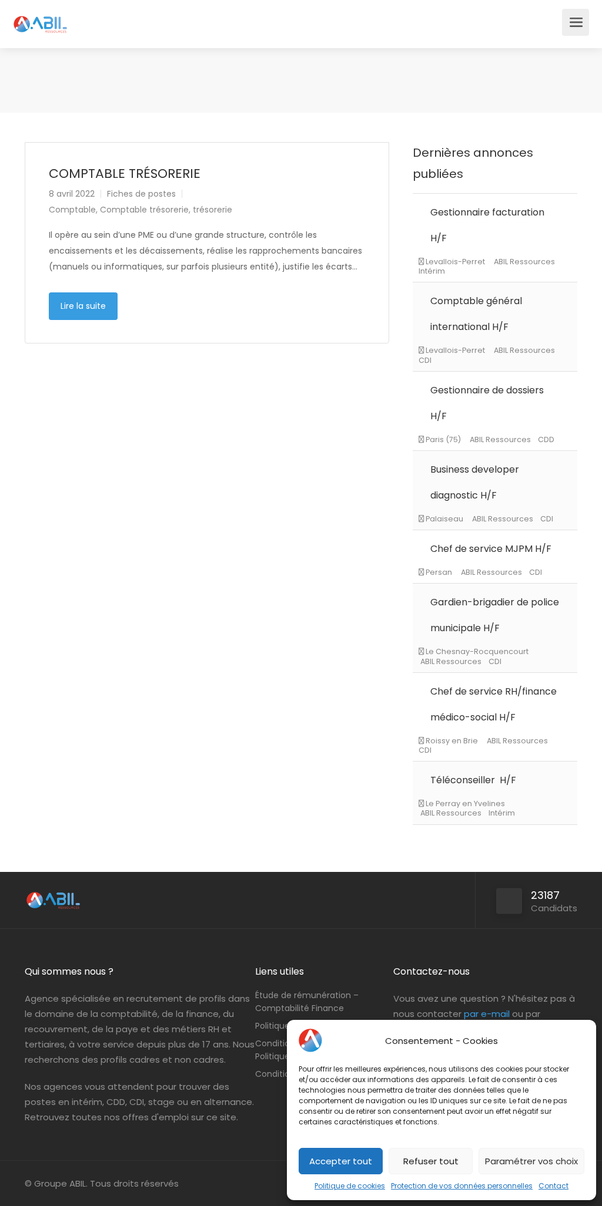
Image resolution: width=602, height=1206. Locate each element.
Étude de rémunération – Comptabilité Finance (307, 1001)
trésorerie (212, 209)
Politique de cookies (350, 1186)
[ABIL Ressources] (40, 18)
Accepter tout (340, 1161)
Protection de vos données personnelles (462, 1186)
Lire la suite (83, 306)
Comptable (72, 209)
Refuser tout (431, 1161)
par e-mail (487, 1014)
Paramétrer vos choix (531, 1161)
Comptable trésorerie (144, 209)
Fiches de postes (141, 194)
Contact (553, 1186)
